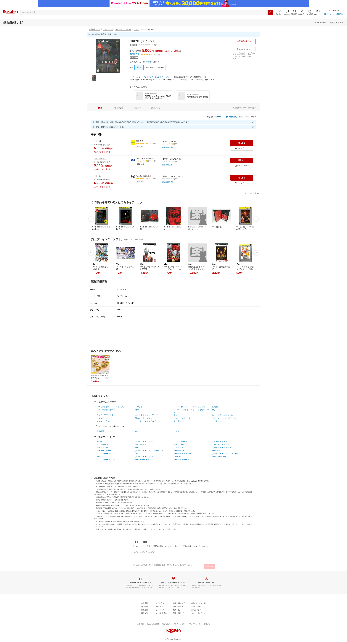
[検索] (270, 12)
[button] (287, 12)
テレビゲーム (108, 29)
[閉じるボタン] (257, 34)
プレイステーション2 (123, 29)
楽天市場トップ (94, 29)
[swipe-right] (256, 219)
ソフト (136, 29)
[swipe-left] (91, 219)
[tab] (100, 108)
